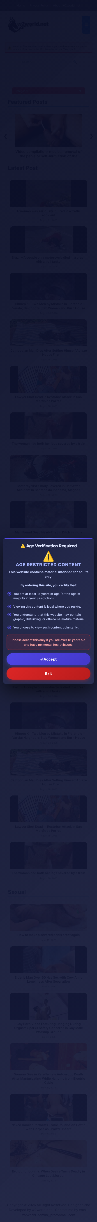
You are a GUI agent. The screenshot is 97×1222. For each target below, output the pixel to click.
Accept (50, 659)
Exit (48, 673)
